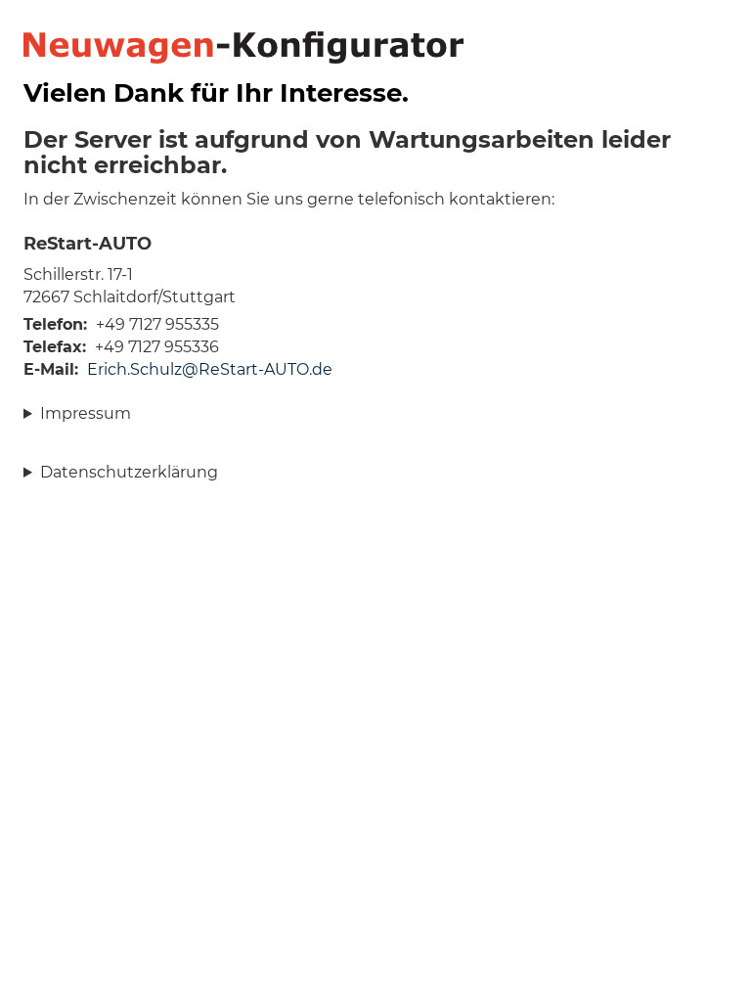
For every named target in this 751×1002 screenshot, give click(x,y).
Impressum (85, 413)
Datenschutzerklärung (129, 472)
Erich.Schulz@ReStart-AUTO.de (209, 369)
